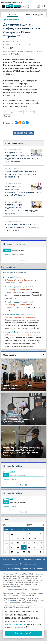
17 (29, 543)
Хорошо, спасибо (23, 633)
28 (12, 552)
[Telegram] (23, 122)
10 (29, 538)
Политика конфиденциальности (15, 569)
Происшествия (8, 20)
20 (6, 547)
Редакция (16, 559)
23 (24, 547)
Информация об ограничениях (34, 559)
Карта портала (30, 564)
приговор (19, 112)
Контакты (6, 559)
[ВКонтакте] (16, 122)
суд (11, 112)
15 (18, 543)
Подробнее (15, 586)
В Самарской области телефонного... (21, 335)
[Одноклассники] (19, 122)
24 (29, 547)
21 (12, 547)
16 (24, 543)
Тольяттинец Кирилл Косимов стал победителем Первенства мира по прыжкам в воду (21, 174)
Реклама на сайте (10, 564)
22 (18, 547)
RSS (21, 564)
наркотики (30, 112)
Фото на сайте (9, 355)
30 (24, 552)
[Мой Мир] (27, 122)
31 (12, 534)
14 (12, 543)
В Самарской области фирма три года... (22, 280)
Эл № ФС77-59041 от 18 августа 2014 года (22, 600)
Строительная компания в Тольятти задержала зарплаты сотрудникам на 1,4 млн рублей (22, 227)
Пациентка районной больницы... (19, 289)
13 (6, 543)
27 (6, 552)
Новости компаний (37, 569)
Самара (7, 116)
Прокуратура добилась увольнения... (20, 317)
